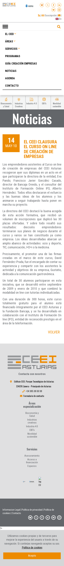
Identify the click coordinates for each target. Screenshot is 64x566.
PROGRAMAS (12, 56)
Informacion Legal (11, 509)
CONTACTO (12, 85)
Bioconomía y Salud (32, 414)
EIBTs (32, 430)
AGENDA (10, 78)
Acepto (32, 555)
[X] (48, 4)
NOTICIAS (10, 71)
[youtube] (53, 9)
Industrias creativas (32, 421)
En (60, 18)
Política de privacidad (32, 509)
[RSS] (39, 15)
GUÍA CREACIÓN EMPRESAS (21, 63)
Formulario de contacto (33, 396)
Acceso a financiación (32, 461)
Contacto (16, 513)
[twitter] (36, 517)
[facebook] (53, 4)
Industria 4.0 (32, 426)
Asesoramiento (32, 455)
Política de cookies (32, 547)
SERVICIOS (11, 48)
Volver (54, 332)
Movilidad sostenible (32, 435)
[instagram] (59, 9)
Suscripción (50, 15)
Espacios (32, 466)
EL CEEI (9, 34)
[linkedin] (59, 4)
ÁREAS (9, 41)
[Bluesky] (42, 4)
